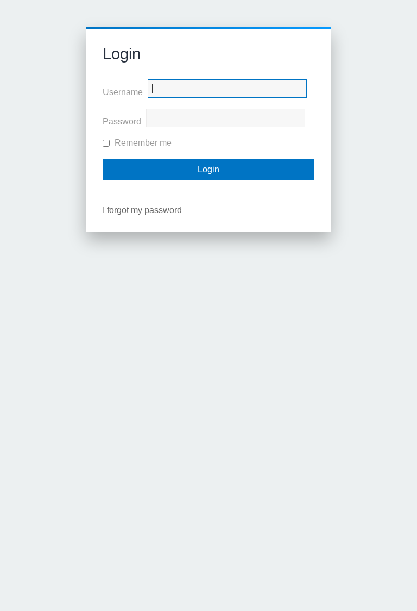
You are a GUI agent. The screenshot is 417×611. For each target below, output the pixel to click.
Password (122, 121)
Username (123, 92)
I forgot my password (142, 210)
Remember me (142, 142)
